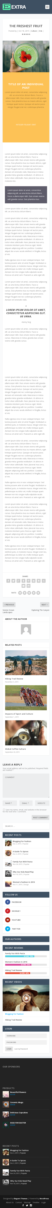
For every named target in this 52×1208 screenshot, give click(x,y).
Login (9, 1049)
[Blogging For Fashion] (8, 843)
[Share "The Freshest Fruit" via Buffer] (38, 580)
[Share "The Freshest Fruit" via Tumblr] (23, 580)
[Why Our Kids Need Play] (8, 873)
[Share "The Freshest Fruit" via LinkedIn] (33, 580)
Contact (19, 1202)
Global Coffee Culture (15, 749)
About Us (10, 1202)
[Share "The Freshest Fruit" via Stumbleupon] (43, 580)
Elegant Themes (20, 1198)
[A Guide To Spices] (8, 853)
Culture (34, 31)
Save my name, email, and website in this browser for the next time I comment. (25, 811)
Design (26, 885)
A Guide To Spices (20, 851)
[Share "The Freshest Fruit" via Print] (28, 585)
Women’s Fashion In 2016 (24, 882)
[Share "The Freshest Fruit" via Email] (23, 585)
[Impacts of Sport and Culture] (26, 697)
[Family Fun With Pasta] (8, 863)
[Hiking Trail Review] (26, 662)
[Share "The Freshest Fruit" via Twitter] (13, 580)
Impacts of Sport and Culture (19, 714)
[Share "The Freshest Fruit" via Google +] (18, 580)
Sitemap (27, 1202)
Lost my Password (21, 1049)
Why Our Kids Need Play (23, 872)
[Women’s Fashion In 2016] (8, 884)
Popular (25, 844)
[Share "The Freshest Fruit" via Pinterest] (28, 580)
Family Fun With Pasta (22, 861)
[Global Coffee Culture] (26, 732)
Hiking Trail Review (14, 679)
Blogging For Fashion (22, 841)
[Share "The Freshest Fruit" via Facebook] (8, 580)
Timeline (35, 1202)
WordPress (44, 1198)
